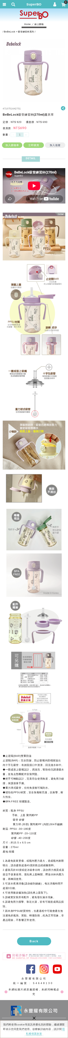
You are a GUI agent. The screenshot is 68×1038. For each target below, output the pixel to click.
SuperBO (34, 14)
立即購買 (33, 145)
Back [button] (34, 941)
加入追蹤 (55, 145)
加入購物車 (12, 145)
